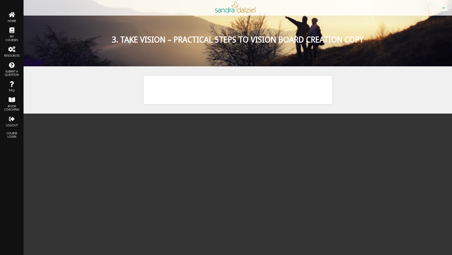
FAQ (12, 90)
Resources (12, 56)
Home (12, 21)
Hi (443, 8)
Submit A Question (12, 73)
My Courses (12, 38)
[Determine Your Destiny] (235, 13)
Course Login (11, 135)
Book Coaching (11, 107)
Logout (12, 125)
